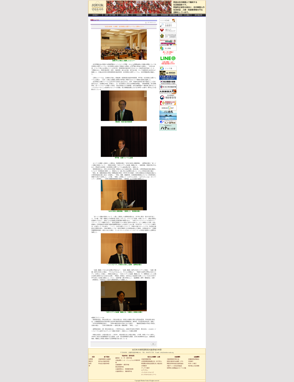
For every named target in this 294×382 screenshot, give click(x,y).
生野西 (91, 359)
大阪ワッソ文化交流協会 (174, 366)
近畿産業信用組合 (193, 359)
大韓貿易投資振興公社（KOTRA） (152, 361)
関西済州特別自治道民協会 (175, 363)
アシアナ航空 (145, 368)
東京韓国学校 (119, 367)
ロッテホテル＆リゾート (148, 374)
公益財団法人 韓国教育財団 (124, 369)
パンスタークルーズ (147, 372)
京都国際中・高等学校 (122, 364)
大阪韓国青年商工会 (173, 359)
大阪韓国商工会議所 (104, 359)
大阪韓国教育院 (146, 359)
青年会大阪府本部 (103, 361)
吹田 (90, 363)
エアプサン (144, 370)
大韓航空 (144, 366)
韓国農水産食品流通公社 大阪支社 (151, 363)
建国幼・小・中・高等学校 (123, 358)
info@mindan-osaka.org (167, 352)
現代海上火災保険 (193, 366)
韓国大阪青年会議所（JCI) (175, 361)
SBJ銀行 (190, 361)
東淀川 (91, 361)
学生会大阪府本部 (103, 363)
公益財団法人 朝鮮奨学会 (123, 371)
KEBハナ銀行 (192, 363)
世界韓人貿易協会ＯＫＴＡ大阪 (176, 368)
